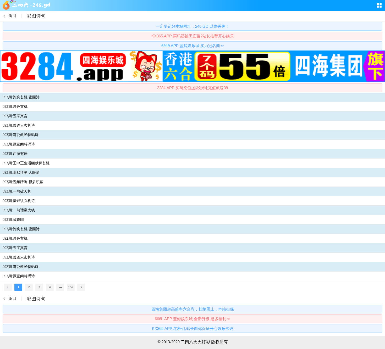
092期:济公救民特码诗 (20, 267)
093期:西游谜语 (15, 154)
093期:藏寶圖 (13, 220)
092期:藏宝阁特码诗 (19, 276)
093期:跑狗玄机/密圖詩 (21, 97)
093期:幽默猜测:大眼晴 (21, 172)
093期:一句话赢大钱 (19, 210)
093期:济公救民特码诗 (20, 135)
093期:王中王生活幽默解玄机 (26, 163)
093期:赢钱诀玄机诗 (19, 201)
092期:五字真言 (15, 248)
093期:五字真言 (15, 116)
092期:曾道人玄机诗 (19, 257)
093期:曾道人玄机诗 (19, 125)
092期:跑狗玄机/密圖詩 (21, 229)
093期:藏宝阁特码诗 (19, 144)
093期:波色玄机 (15, 107)
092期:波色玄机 (15, 238)
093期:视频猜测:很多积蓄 (23, 182)
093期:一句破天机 (17, 191)
